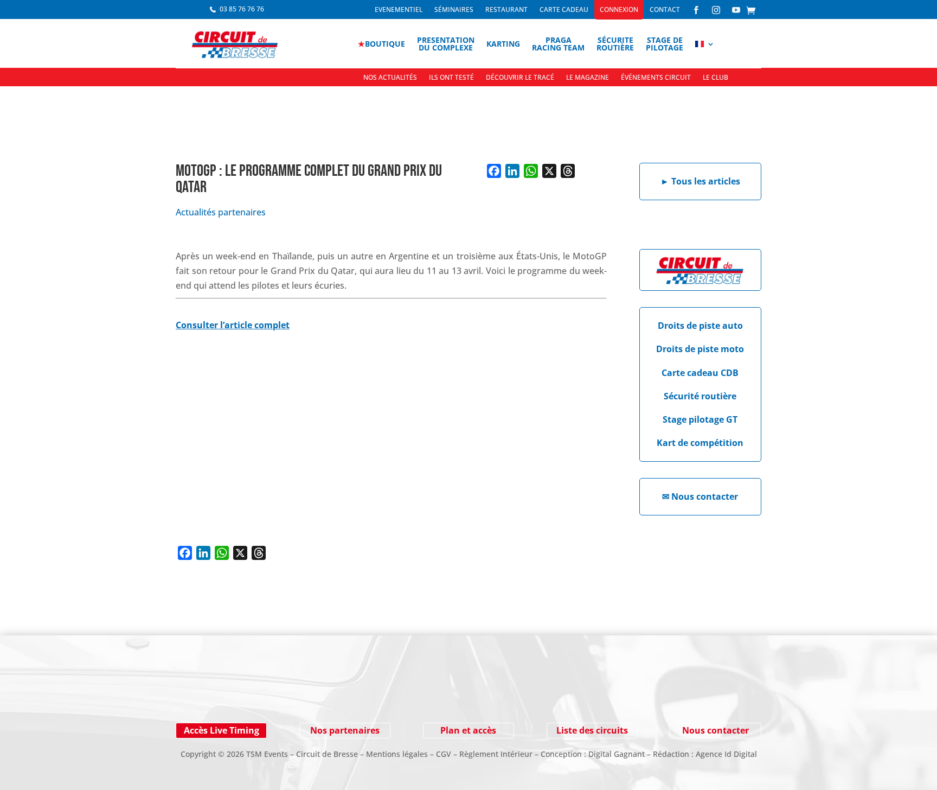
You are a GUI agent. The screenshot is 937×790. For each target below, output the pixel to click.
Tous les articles (700, 181)
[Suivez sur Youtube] (251, 694)
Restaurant (506, 10)
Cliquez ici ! (674, 693)
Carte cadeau (564, 10)
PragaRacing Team (558, 44)
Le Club (715, 78)
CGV (443, 754)
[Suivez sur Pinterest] (273, 694)
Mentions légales (397, 754)
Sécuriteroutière (615, 44)
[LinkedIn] (512, 171)
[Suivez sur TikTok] (295, 694)
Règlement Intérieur (495, 754)
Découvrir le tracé (520, 78)
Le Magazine (587, 78)
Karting (503, 44)
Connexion (619, 10)
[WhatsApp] (531, 171)
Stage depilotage (664, 44)
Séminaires (453, 10)
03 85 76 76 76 (242, 9)
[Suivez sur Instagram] (230, 694)
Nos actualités (390, 78)
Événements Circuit (656, 78)
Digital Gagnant (616, 754)
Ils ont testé (451, 78)
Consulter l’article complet (233, 325)
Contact (665, 10)
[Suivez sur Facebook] (208, 694)
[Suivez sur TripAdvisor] (316, 694)
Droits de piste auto (700, 326)
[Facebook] (494, 171)
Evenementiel (398, 10)
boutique (381, 44)
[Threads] (568, 171)
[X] (549, 171)
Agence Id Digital (726, 754)
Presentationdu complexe (445, 44)
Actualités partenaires (221, 212)
